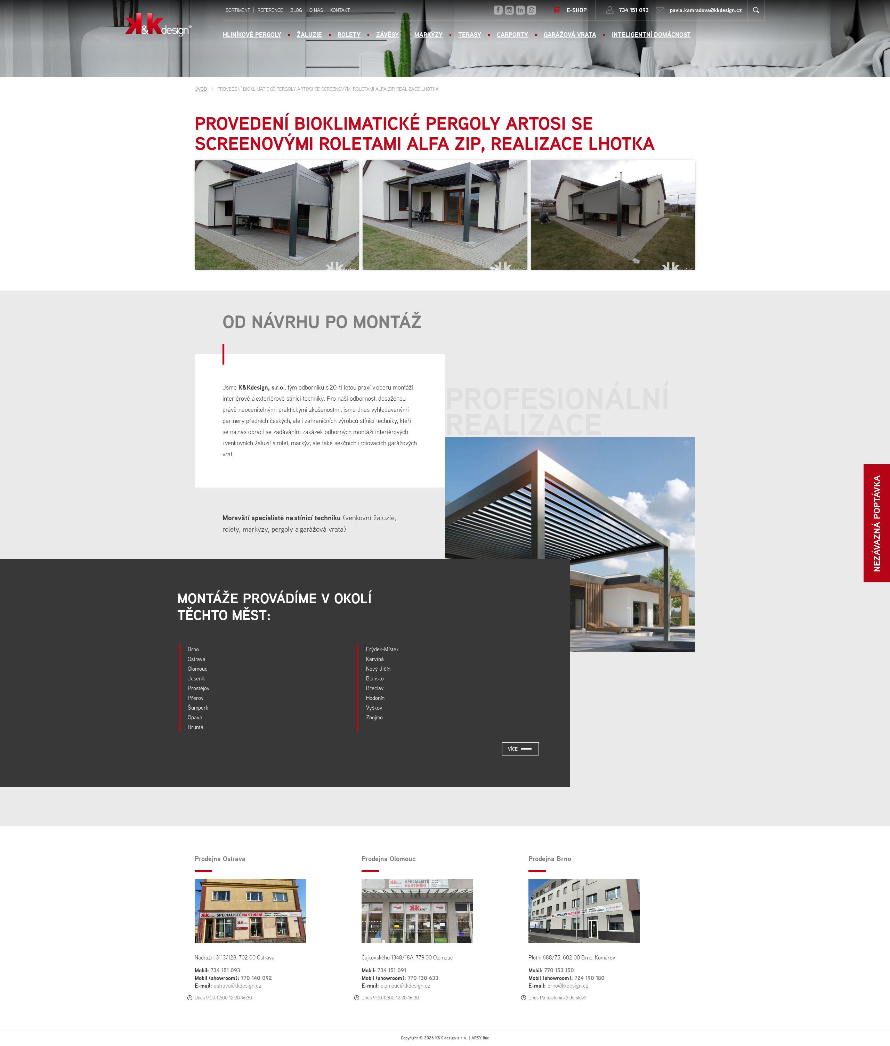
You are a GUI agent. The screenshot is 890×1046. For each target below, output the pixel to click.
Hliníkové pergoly (252, 34)
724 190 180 (590, 978)
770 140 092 (256, 978)
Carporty (512, 34)
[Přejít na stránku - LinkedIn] (520, 10)
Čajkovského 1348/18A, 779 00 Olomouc (407, 957)
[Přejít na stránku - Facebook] (498, 10)
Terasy (469, 34)
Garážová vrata (570, 34)
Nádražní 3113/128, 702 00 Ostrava (235, 957)
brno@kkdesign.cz (568, 985)
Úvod (201, 89)
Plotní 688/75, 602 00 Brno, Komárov (571, 957)
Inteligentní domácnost (651, 34)
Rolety (349, 34)
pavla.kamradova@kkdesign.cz (706, 10)
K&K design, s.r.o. (158, 24)
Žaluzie (309, 34)
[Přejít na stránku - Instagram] (509, 10)
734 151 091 (392, 970)
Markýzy (428, 34)
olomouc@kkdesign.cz (405, 985)
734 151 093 (634, 10)
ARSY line (480, 1038)
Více (513, 748)
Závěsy (387, 34)
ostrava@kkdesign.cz (237, 985)
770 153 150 (559, 970)
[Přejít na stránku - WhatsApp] (531, 10)
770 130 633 (423, 978)
